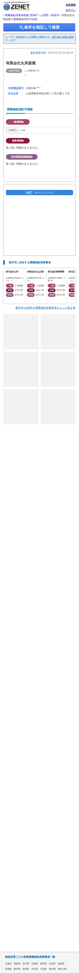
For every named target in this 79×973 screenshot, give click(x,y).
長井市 (55, 15)
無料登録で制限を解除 (63, 37)
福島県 (61, 963)
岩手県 (26, 963)
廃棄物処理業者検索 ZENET (21, 15)
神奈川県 (62, 969)
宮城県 (34, 963)
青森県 (17, 963)
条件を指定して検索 (39, 27)
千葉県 (43, 969)
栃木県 (17, 969)
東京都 (52, 969)
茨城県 (8, 969)
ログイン (71, 10)
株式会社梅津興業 (56, 271)
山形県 (44, 15)
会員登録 (71, 4)
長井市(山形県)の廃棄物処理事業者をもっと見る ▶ (45, 307)
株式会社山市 (12, 271)
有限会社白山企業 (35, 271)
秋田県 (43, 963)
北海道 (8, 963)
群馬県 (26, 969)
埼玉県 (34, 969)
